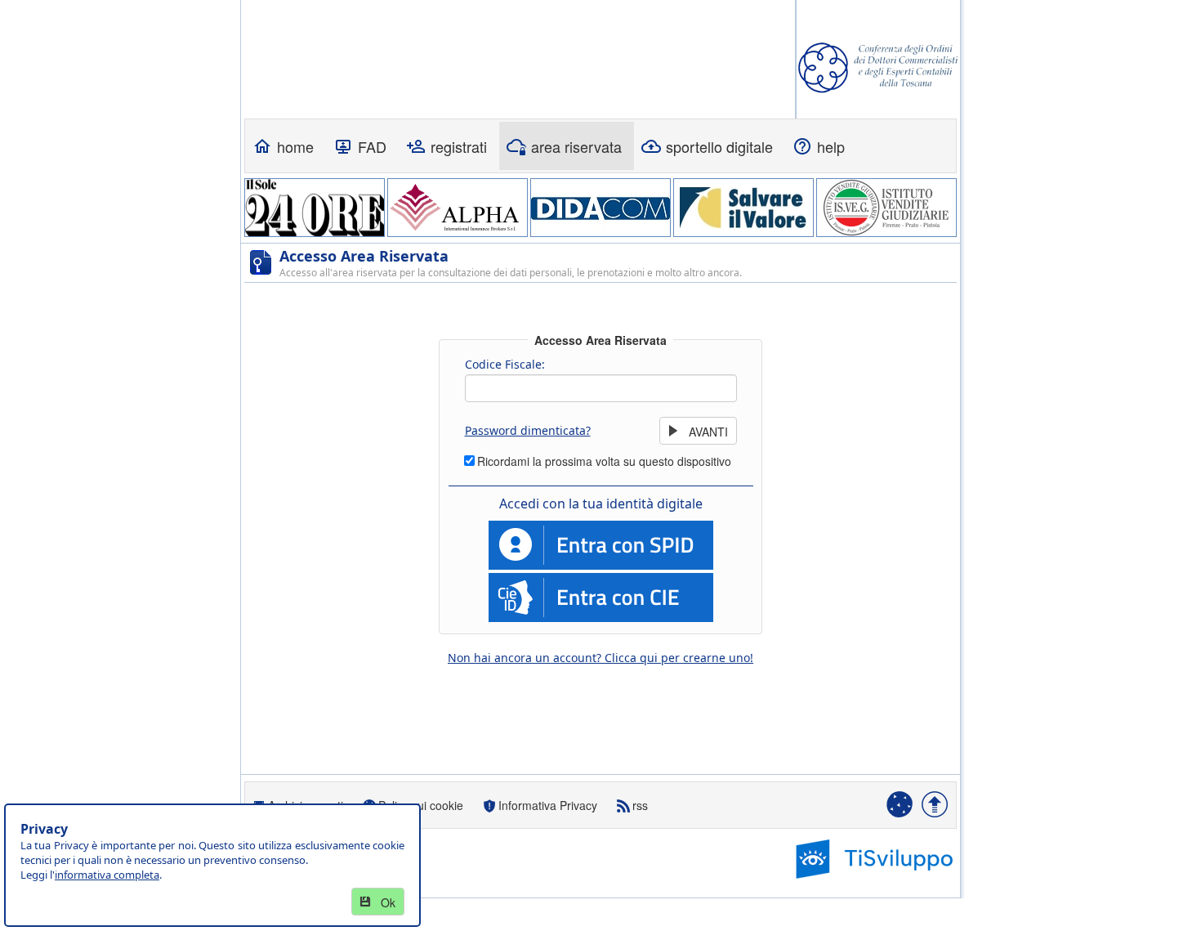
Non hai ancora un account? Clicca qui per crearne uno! (600, 657)
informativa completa (107, 874)
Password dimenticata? (528, 430)
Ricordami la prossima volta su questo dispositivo (604, 461)
